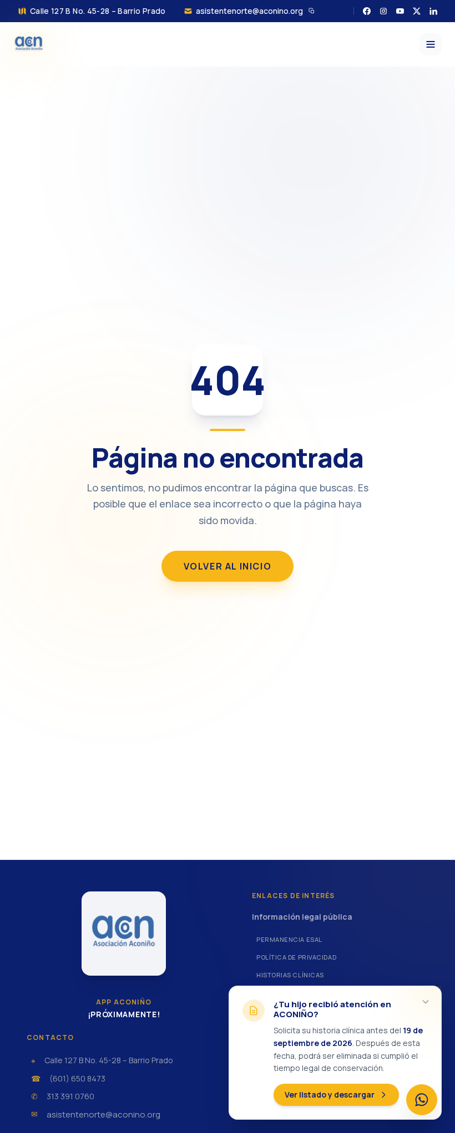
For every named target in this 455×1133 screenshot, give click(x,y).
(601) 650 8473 (77, 1078)
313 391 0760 (70, 1096)
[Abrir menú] (430, 44)
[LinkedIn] (433, 11)
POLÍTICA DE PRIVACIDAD (296, 957)
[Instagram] (383, 11)
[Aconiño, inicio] (28, 44)
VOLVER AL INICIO (228, 566)
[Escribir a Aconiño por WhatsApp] (421, 1099)
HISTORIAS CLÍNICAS (290, 975)
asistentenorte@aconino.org (249, 11)
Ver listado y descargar (330, 1094)
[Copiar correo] (312, 11)
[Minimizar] (425, 1002)
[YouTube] (400, 11)
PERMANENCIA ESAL (289, 939)
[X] (417, 11)
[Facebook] (367, 11)
